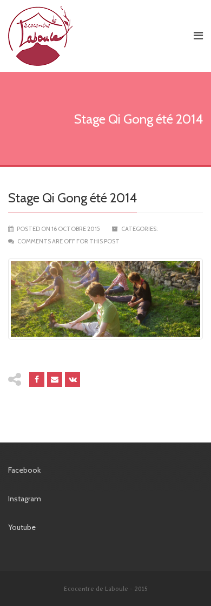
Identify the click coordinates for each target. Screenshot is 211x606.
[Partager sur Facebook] (36, 379)
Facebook (24, 470)
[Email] (54, 379)
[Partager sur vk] (72, 379)
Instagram (24, 498)
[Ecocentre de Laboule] (95, 36)
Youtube (22, 527)
